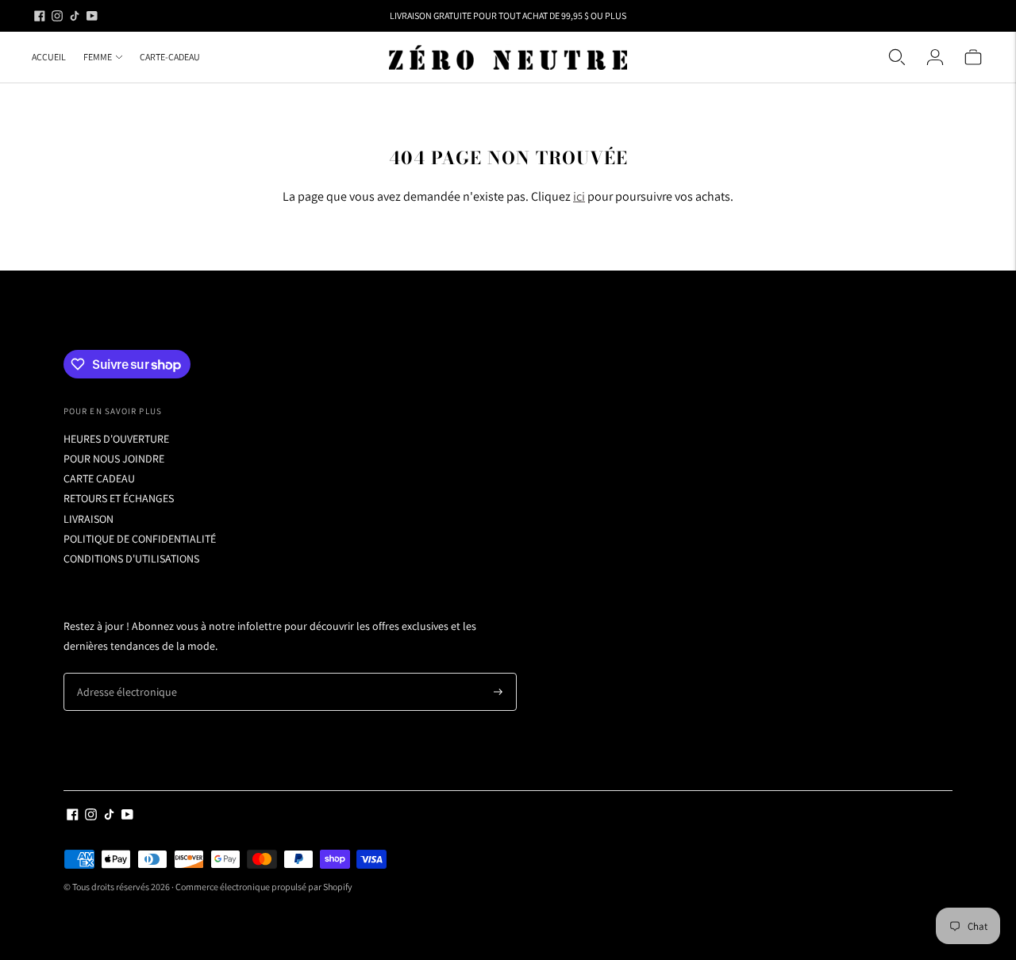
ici (579, 196)
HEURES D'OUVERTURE (116, 439)
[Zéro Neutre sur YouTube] (92, 15)
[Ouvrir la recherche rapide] (897, 57)
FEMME (97, 57)
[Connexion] (935, 57)
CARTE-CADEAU (170, 57)
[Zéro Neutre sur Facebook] (39, 15)
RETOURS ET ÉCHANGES (119, 498)
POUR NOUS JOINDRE (114, 458)
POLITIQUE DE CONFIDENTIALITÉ (140, 539)
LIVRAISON (89, 519)
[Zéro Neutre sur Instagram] (57, 15)
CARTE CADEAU (99, 478)
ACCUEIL (49, 57)
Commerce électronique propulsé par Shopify (263, 887)
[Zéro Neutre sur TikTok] (74, 15)
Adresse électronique (120, 673)
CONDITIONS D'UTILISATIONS (131, 558)
